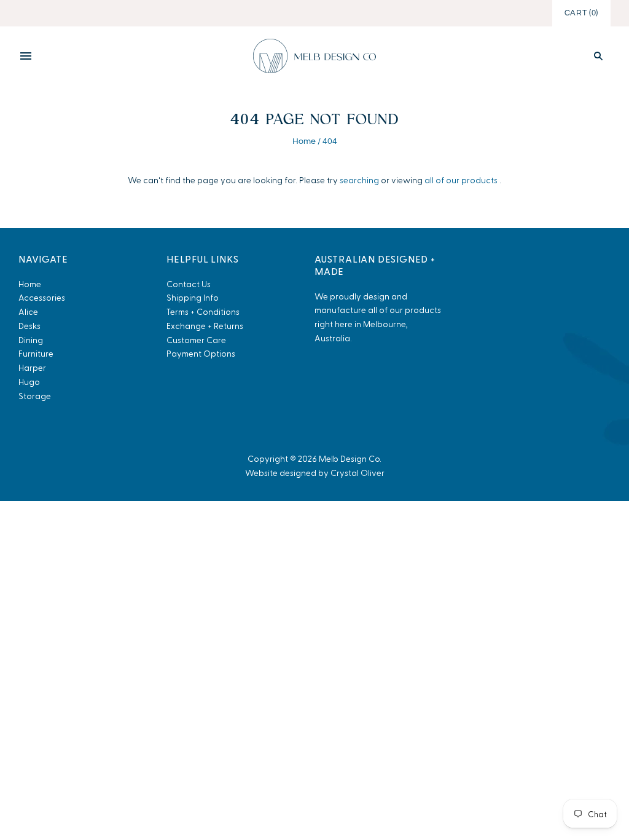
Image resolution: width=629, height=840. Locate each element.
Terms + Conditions (203, 311)
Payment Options (200, 353)
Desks (29, 325)
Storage (34, 395)
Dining (30, 340)
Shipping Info (192, 297)
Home (304, 141)
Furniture (35, 353)
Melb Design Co (349, 458)
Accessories (41, 297)
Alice (28, 311)
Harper (32, 367)
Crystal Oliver (357, 472)
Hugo (29, 381)
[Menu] (25, 55)
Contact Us (188, 284)
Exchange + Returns (204, 325)
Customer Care (196, 340)
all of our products (461, 180)
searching (359, 180)
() (581, 13)
